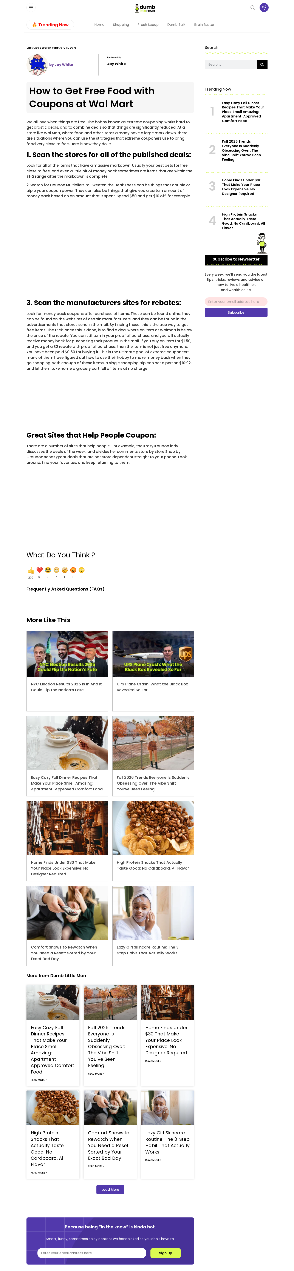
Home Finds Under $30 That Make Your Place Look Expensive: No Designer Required (63, 868)
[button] (30, 573)
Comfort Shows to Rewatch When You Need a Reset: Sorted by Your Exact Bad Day (64, 952)
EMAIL (209, 295)
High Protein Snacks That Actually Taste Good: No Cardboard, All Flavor (48, 1149)
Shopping (121, 24)
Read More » (39, 1080)
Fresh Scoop (148, 24)
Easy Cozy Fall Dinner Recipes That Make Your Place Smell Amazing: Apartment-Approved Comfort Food (67, 783)
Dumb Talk (176, 24)
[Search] (262, 64)
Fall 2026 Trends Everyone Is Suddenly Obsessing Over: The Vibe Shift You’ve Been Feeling (153, 783)
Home (99, 24)
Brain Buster (204, 24)
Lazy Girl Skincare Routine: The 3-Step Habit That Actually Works (167, 1142)
